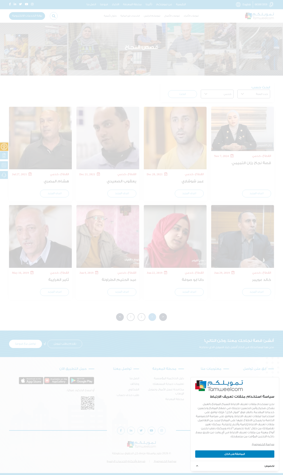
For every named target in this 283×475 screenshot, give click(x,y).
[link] (4, 147)
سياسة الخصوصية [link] (263, 444)
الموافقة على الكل (234, 453)
